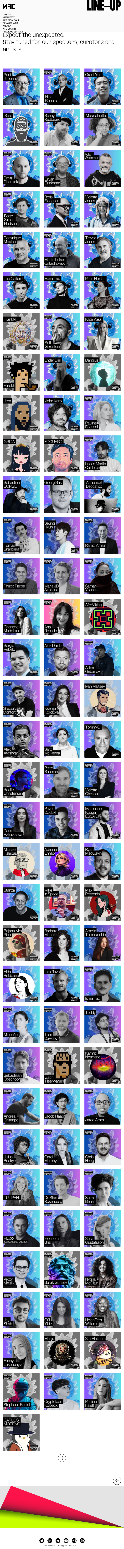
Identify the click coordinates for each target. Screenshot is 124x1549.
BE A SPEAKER (10, 23)
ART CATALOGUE (11, 20)
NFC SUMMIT (9, 29)
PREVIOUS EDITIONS (13, 32)
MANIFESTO (9, 17)
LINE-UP (7, 14)
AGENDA (7, 26)
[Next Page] (62, 1458)
